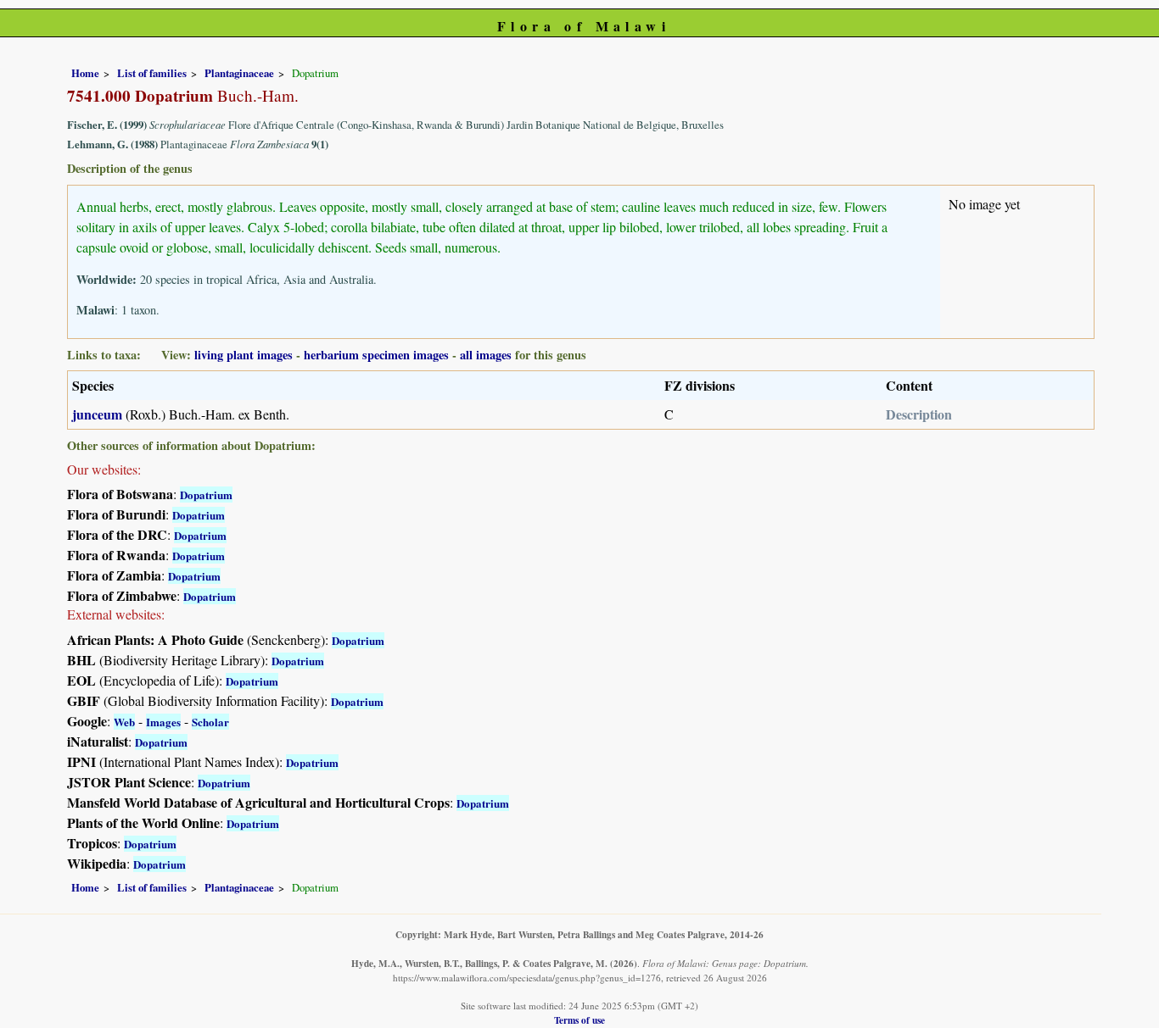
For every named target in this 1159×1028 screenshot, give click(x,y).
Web (124, 722)
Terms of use (579, 1020)
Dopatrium (206, 494)
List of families (152, 73)
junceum (97, 414)
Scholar (210, 722)
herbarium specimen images (376, 355)
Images (163, 722)
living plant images (243, 355)
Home (85, 73)
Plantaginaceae (239, 73)
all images (486, 355)
